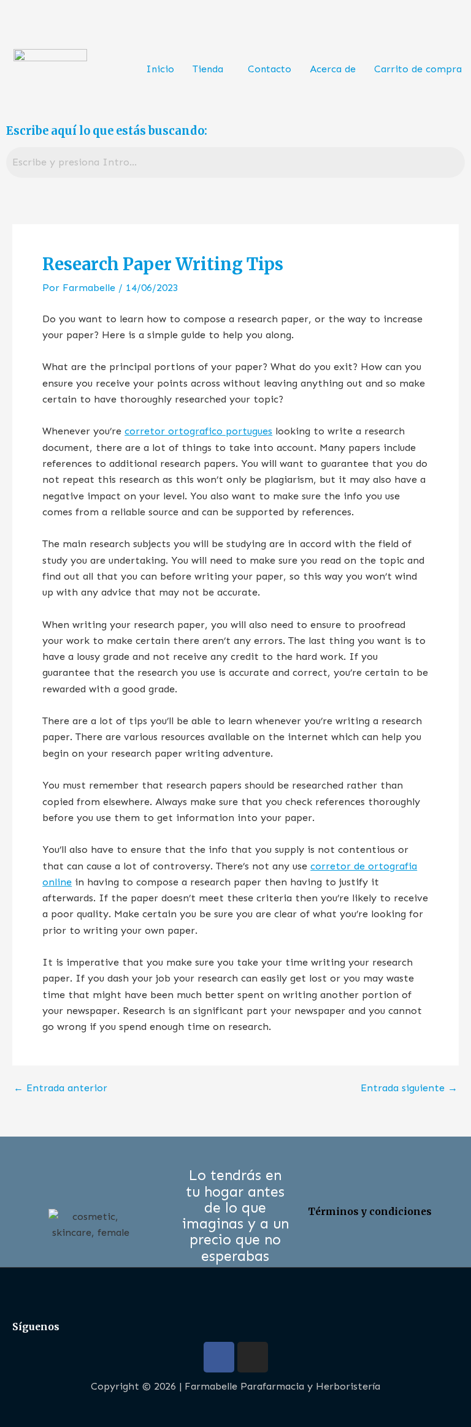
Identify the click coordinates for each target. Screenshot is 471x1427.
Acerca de (333, 69)
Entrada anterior (60, 1088)
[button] (211, 69)
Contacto (269, 69)
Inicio (160, 69)
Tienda (208, 69)
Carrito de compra (418, 69)
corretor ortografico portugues (198, 431)
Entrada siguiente (409, 1088)
